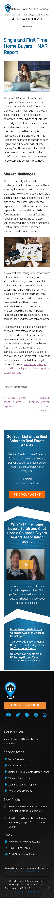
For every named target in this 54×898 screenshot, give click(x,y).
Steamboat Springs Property (21, 784)
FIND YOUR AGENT (27, 494)
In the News (20, 386)
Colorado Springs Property (20, 778)
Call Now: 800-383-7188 (28, 19)
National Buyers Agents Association (27, 871)
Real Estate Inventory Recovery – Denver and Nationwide (39, 404)
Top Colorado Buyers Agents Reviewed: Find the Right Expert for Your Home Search (28, 645)
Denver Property (15, 759)
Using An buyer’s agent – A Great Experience (15, 402)
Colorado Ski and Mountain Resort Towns (28, 772)
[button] (25, 705)
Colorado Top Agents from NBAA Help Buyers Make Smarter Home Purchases (26, 657)
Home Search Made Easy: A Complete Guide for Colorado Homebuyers (27, 633)
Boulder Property (16, 765)
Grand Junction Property (19, 791)
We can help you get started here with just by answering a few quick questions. (27, 368)
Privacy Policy (31, 891)
